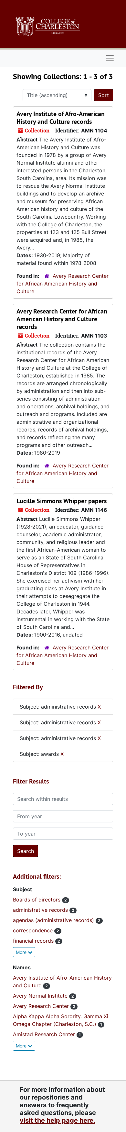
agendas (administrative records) (54, 920)
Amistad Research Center (45, 1034)
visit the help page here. (57, 1120)
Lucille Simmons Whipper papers (61, 501)
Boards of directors (37, 899)
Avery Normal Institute (41, 995)
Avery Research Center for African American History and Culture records (61, 319)
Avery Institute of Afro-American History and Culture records (60, 118)
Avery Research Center (41, 1006)
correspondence (33, 930)
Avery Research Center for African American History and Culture (62, 283)
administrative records (41, 910)
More (22, 952)
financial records (34, 940)
